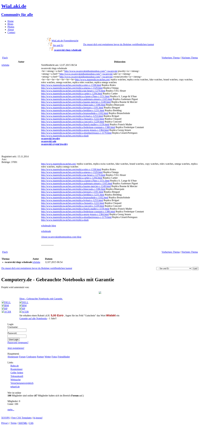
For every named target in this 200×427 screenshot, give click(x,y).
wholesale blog (48, 225)
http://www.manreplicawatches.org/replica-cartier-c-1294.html (71, 93)
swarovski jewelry (50, 138)
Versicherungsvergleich (21, 383)
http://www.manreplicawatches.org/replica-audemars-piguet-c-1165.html (76, 99)
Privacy (5, 423)
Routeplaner (16, 369)
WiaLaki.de (13, 6)
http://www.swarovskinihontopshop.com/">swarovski (91, 71)
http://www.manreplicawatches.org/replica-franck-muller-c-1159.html (75, 124)
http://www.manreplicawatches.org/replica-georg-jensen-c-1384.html (75, 130)
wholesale (46, 231)
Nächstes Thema (189, 57)
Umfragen (31, 356)
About (11, 29)
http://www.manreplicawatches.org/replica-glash (65, 135)
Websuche (15, 379)
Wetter (48, 356)
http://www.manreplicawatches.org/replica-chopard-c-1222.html (72, 119)
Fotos (54, 356)
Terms (13, 423)
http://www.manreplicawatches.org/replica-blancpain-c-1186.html (73, 104)
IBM (6, 305)
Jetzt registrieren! (16, 348)
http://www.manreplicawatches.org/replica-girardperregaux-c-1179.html (76, 133)
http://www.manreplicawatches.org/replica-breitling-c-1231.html (72, 110)
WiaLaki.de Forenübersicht (65, 40)
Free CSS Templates (21, 417)
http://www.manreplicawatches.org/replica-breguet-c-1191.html (72, 107)
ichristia (5, 65)
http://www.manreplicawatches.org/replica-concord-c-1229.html (72, 121)
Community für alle (17, 14)
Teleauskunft (16, 376)
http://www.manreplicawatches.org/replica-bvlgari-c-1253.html (72, 116)
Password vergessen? (18, 342)
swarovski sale (48, 141)
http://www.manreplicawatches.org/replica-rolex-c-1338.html (71, 85)
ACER (7, 311)
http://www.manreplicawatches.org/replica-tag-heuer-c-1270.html (73, 90)
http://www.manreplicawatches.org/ (92, 79)
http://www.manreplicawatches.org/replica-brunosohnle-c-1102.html (74, 113)
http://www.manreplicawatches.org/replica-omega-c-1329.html (72, 88)
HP (6, 308)
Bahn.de (14, 365)
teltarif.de (15, 386)
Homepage (13, 356)
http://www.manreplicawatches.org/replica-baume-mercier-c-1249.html (76, 102)
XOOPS (5, 417)
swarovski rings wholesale (67, 50)
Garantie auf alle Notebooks (33, 318)
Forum (22, 356)
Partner (40, 356)
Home (11, 21)
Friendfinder (64, 356)
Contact (11, 32)
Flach (5, 57)
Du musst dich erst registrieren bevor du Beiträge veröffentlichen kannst (118, 44)
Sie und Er (58, 45)
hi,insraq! (37, 417)
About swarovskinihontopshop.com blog (61, 237)
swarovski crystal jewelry (54, 144)
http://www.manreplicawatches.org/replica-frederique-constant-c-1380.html (78, 127)
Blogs (10, 24)
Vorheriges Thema (171, 57)
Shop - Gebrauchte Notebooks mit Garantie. (41, 298)
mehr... (11, 409)
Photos (11, 26)
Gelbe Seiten (16, 372)
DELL (7, 302)
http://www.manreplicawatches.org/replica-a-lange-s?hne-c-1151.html (75, 96)
